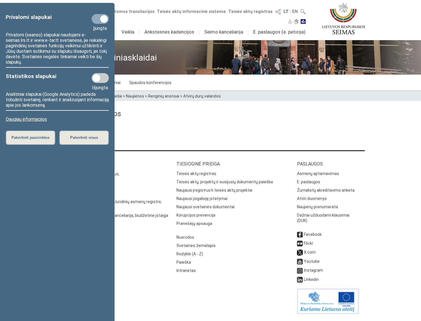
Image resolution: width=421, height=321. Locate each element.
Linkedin (311, 279)
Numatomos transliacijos (128, 11)
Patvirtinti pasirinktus (30, 137)
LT (286, 11)
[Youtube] (300, 261)
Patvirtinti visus (84, 137)
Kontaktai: (69, 164)
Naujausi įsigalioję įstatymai (201, 198)
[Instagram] (300, 270)
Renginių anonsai (163, 96)
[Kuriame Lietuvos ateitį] (328, 312)
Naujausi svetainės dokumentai (205, 207)
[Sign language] (296, 22)
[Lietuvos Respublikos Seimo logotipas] (343, 18)
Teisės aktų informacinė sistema (191, 11)
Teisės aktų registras (250, 11)
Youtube (312, 261)
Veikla (127, 32)
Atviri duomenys (312, 198)
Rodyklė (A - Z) (189, 254)
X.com (310, 252)
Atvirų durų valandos (202, 96)
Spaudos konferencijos (150, 82)
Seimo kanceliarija (223, 32)
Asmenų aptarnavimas (318, 173)
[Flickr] (300, 243)
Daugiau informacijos (26, 119)
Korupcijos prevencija (195, 215)
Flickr (308, 243)
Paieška (183, 262)
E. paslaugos (308, 182)
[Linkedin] (300, 279)
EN (295, 11)
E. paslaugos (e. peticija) (279, 32)
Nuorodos (185, 237)
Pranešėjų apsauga (194, 223)
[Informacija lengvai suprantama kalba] (303, 22)
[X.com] (300, 252)
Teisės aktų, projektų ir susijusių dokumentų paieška (224, 182)
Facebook (313, 234)
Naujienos (135, 96)
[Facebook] (300, 234)
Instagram (313, 270)
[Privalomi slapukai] (100, 19)
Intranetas (186, 270)
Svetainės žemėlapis (196, 245)
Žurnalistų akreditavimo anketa (326, 190)
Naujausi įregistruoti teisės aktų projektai (214, 190)
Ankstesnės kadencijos (169, 32)
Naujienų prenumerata (317, 207)
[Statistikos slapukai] (100, 78)
